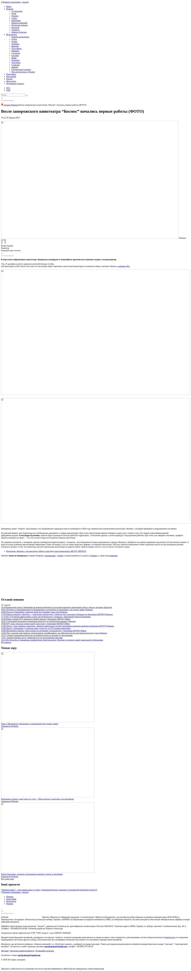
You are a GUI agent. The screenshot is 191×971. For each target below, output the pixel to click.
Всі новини (6, 642)
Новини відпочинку (20, 37)
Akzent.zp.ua (169, 937)
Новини (9, 9)
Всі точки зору (7, 879)
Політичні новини (19, 25)
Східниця (15, 53)
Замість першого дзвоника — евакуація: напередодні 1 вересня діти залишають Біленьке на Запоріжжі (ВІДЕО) (57, 614)
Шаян (14, 58)
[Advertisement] (95, 577)
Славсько (15, 65)
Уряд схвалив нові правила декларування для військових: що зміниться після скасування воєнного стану (54, 633)
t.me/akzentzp (50, 556)
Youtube (93, 556)
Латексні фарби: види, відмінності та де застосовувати (32, 638)
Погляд (9, 79)
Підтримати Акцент (15, 83)
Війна (8, 6)
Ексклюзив (11, 76)
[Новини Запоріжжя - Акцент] (15, 2)
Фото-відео (11, 81)
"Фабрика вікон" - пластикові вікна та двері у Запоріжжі (26, 890)
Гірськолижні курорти (21, 69)
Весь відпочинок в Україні (23, 72)
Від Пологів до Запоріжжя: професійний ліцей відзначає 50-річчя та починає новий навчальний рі (52, 640)
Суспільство (16, 11)
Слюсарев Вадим (75, 890)
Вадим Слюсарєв (59, 890)
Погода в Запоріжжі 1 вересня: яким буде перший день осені (34, 612)
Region (86, 890)
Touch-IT (93, 890)
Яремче (14, 67)
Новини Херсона (19, 32)
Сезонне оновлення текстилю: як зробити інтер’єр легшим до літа (37, 635)
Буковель (15, 60)
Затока (14, 41)
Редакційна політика (45, 951)
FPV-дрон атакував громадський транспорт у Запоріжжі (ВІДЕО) (35, 624)
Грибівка (15, 44)
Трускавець (16, 48)
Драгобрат (16, 62)
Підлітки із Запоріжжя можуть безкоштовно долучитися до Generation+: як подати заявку (47, 610)
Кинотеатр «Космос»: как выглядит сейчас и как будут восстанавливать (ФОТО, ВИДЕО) (46, 551)
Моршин (15, 51)
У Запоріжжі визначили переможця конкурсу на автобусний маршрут (38, 621)
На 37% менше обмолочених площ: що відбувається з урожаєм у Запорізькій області (46, 617)
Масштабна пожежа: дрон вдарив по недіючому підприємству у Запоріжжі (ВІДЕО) (43, 631)
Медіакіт (5, 951)
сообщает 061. (124, 266)
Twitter (60, 556)
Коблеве (15, 46)
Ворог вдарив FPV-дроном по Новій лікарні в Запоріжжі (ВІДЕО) (35, 619)
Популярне (11, 74)
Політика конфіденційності (22, 951)
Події (13, 13)
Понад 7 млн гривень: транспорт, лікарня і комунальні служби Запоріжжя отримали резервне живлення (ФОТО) (57, 626)
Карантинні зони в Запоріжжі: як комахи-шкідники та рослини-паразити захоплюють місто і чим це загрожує (56, 607)
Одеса (14, 39)
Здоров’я (15, 30)
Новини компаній (19, 23)
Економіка (16, 20)
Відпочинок (11, 34)
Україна (14, 16)
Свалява (15, 55)
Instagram (113, 556)
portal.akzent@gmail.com (55, 946)
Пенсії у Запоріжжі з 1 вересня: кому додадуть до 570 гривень (36, 628)
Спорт (14, 18)
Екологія (15, 27)
